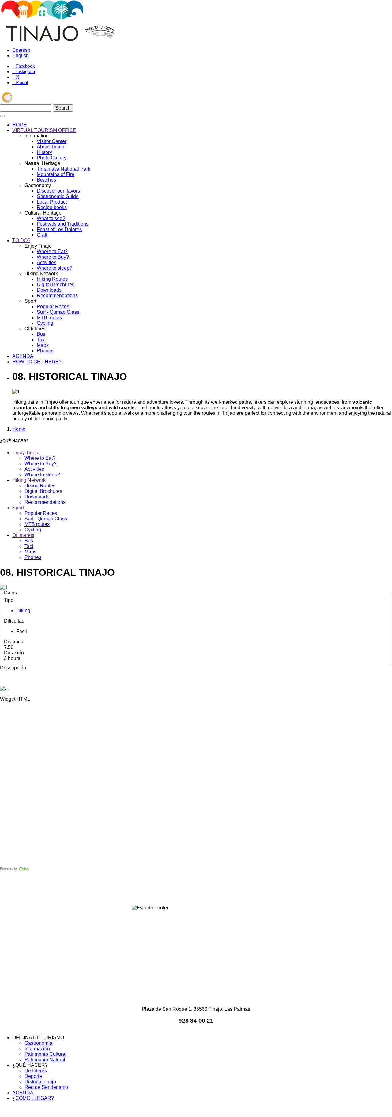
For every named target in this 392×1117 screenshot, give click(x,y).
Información (37, 1048)
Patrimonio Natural (44, 1059)
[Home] (64, 39)
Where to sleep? (54, 268)
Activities (46, 262)
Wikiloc (24, 868)
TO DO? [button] (21, 240)
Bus (41, 334)
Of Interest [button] (23, 535)
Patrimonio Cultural (45, 1054)
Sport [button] (18, 507)
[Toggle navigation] (2, 116)
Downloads (49, 290)
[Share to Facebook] (153, 888)
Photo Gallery (51, 157)
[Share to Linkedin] (204, 888)
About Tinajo (50, 146)
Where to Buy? (53, 257)
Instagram (25, 71)
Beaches (46, 179)
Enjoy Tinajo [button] (26, 452)
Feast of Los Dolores (59, 229)
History (44, 152)
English (20, 55)
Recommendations (57, 295)
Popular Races (53, 306)
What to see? (51, 218)
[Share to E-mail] (221, 888)
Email (22, 82)
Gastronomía (38, 1043)
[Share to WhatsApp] (187, 888)
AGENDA (22, 1092)
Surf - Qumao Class (58, 312)
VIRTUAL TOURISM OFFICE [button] (44, 130)
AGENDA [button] (22, 356)
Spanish (21, 50)
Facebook (25, 66)
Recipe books (52, 207)
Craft (42, 235)
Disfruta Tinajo (40, 1081)
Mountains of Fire (55, 174)
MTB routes (49, 317)
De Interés (35, 1070)
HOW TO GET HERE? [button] (37, 361)
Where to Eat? (52, 251)
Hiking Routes (52, 279)
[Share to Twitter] (170, 888)
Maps (43, 345)
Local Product (52, 201)
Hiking (23, 610)
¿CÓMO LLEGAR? (33, 1098)
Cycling (45, 323)
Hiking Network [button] (29, 480)
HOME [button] (19, 124)
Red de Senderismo (46, 1087)
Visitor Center (51, 141)
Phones (45, 350)
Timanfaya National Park (63, 168)
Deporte (33, 1076)
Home (18, 429)
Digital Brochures (55, 284)
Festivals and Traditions (63, 224)
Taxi (41, 339)
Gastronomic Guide (58, 196)
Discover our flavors (58, 190)
